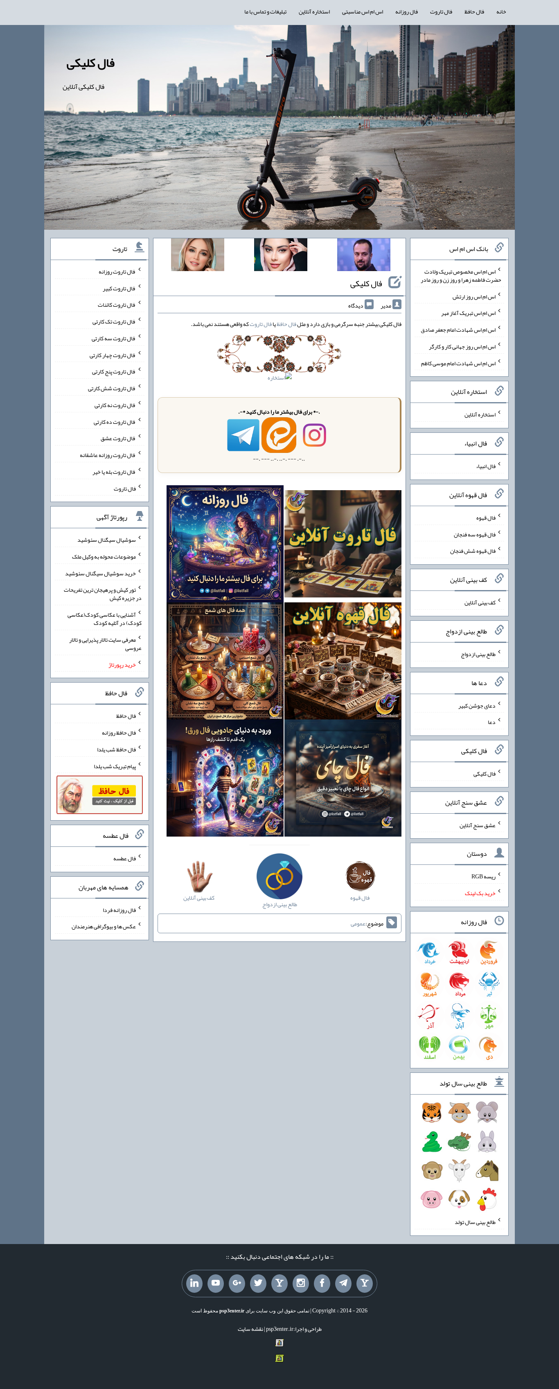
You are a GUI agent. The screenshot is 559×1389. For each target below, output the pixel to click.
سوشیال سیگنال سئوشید (106, 539)
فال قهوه (486, 517)
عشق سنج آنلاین (478, 824)
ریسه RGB (483, 876)
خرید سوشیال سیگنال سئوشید (100, 573)
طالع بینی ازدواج (478, 654)
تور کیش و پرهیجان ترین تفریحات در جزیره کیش (103, 594)
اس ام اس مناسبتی (362, 11)
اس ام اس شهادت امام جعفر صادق (458, 329)
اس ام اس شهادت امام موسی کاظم (458, 363)
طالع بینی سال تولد (475, 1222)
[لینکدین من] (194, 1283)
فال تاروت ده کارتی (115, 421)
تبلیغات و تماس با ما (265, 11)
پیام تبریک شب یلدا (115, 765)
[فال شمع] (225, 662)
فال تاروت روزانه (117, 271)
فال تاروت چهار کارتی (113, 354)
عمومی (358, 923)
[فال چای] (342, 779)
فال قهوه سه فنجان (475, 534)
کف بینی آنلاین (480, 602)
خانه (501, 11)
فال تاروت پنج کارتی (114, 371)
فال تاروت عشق (118, 438)
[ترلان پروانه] (280, 256)
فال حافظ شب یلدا (116, 749)
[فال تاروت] (342, 545)
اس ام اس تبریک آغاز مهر (468, 313)
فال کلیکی (91, 62)
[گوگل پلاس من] (237, 1283)
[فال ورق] (225, 779)
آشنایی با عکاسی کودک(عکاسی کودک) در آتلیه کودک (105, 619)
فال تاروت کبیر (119, 288)
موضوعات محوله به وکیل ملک (104, 556)
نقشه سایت (250, 1329)
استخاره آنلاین (314, 11)
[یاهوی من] (364, 1283)
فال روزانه (406, 11)
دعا (492, 722)
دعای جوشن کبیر (477, 705)
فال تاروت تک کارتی (114, 321)
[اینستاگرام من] (301, 1283)
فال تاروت (441, 11)
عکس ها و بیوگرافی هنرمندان (104, 926)
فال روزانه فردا (119, 909)
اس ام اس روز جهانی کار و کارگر (462, 346)
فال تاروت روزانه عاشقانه (108, 455)
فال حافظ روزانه (119, 732)
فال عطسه (124, 858)
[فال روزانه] (225, 545)
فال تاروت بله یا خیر (114, 471)
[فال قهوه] (342, 662)
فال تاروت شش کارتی (112, 388)
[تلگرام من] (343, 1283)
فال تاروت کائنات (117, 304)
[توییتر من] (258, 1283)
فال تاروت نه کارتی (115, 405)
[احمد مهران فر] (363, 256)
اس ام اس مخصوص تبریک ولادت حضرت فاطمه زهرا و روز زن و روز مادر (461, 275)
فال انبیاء (486, 466)
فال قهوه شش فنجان (473, 551)
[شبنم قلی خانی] (197, 256)
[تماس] (279, 1283)
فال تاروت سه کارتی (114, 338)
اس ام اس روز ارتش (474, 296)
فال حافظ (474, 11)
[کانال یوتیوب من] (215, 1283)
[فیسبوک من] (322, 1283)
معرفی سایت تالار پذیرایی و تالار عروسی (105, 644)
